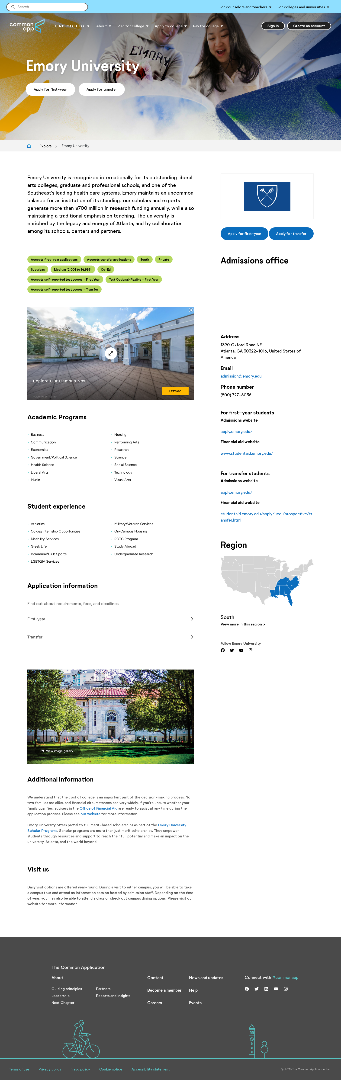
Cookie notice (110, 1069)
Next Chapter (62, 1002)
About (101, 26)
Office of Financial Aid (98, 808)
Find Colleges (72, 26)
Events (195, 1002)
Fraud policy (80, 1069)
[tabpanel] (110, 619)
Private (163, 259)
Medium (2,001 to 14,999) (73, 269)
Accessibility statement (151, 1069)
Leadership (60, 995)
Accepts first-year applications (54, 259)
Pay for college (206, 26)
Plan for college (130, 26)
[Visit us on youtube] (241, 650)
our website (90, 813)
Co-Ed (106, 269)
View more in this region (241, 624)
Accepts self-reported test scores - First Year (65, 279)
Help (193, 990)
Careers (154, 1002)
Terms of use (19, 1069)
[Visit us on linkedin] (266, 988)
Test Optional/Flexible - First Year (133, 279)
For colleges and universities (301, 7)
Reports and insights (113, 995)
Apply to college (169, 26)
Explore (45, 146)
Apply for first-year (50, 89)
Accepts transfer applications (109, 259)
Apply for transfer (102, 89)
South (144, 259)
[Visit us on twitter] (232, 650)
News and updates (206, 977)
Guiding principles (66, 988)
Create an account (309, 25)
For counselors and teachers (243, 7)
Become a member (164, 990)
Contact (155, 977)
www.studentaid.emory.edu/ (247, 453)
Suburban (38, 269)
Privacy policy (50, 1069)
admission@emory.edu (241, 375)
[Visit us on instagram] (250, 650)
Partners (103, 988)
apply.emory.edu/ (236, 431)
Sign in (273, 25)
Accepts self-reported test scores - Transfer (64, 289)
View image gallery (59, 751)
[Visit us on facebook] (223, 650)
